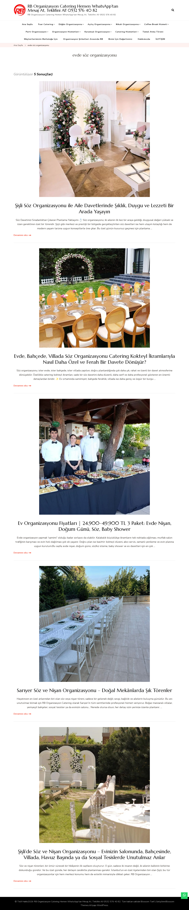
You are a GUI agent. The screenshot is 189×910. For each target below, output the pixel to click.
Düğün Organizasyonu (70, 24)
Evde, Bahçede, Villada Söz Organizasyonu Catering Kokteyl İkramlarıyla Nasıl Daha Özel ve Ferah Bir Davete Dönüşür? (94, 359)
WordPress (102, 905)
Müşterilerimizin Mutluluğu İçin (41, 39)
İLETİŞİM (160, 39)
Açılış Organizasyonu (99, 24)
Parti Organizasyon (36, 31)
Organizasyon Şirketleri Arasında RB (83, 39)
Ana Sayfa (27, 24)
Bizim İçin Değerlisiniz (120, 39)
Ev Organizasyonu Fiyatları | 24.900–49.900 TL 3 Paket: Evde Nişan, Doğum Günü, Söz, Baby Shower (94, 526)
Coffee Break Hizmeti (155, 24)
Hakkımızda (144, 39)
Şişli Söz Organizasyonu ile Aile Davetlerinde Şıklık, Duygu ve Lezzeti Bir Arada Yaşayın (94, 208)
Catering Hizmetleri (126, 31)
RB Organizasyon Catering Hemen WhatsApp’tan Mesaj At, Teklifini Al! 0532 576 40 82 (73, 8)
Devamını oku (21, 235)
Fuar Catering (45, 24)
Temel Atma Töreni (153, 31)
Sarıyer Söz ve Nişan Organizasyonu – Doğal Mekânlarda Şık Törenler (94, 690)
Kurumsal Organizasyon (97, 31)
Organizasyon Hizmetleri (65, 31)
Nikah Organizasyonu (127, 24)
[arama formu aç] (172, 10)
